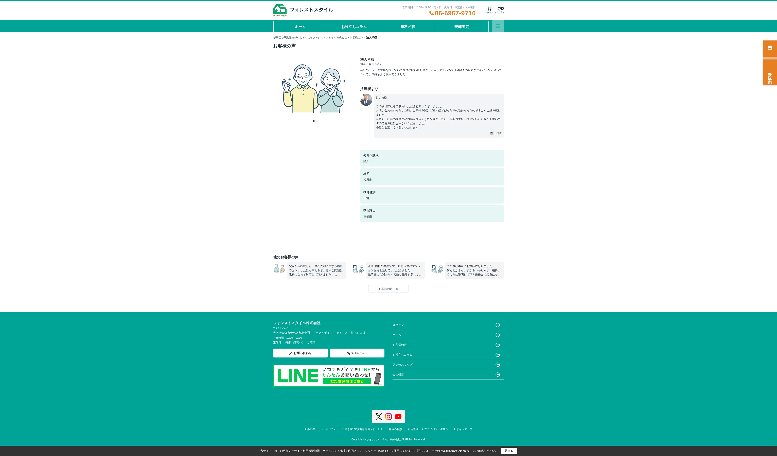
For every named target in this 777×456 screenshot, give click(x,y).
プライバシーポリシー (437, 429)
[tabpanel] (313, 87)
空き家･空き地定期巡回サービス (364, 429)
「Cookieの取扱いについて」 (456, 451)
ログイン (489, 12)
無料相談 (408, 27)
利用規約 (413, 429)
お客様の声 (400, 344)
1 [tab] (314, 121)
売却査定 (461, 27)
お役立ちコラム (354, 27)
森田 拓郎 (496, 133)
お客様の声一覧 (388, 289)
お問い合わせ (303, 353)
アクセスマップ (402, 364)
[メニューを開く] (498, 26)
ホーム (300, 27)
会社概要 (398, 374)
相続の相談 (395, 429)
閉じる (509, 450)
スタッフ (398, 325)
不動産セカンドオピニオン (323, 429)
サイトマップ (464, 429)
